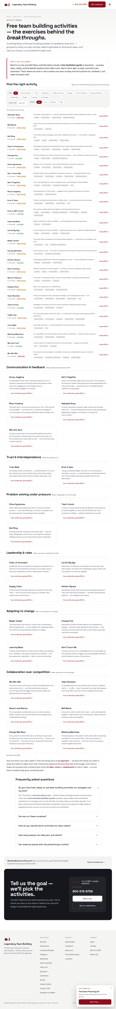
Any (39, 102)
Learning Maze (13, 221)
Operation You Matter (47, 993)
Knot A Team (12, 200)
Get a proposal (97, 4)
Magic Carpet (13, 241)
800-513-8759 (95, 950)
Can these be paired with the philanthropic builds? (58, 844)
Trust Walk (11, 325)
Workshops (44, 959)
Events (42, 980)
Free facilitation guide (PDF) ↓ (21, 393)
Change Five (12, 155)
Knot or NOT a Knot (15, 211)
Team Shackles (13, 296)
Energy (32, 102)
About (92, 942)
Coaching (34, 97)
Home (9, 17)
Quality (25, 97)
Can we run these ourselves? (58, 816)
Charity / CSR (45, 988)
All (16, 93)
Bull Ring (11, 136)
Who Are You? (13, 343)
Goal (10, 93)
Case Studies (70, 942)
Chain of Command (15, 146)
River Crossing (13, 269)
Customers (69, 946)
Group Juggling (14, 191)
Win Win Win (12, 353)
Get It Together (13, 182)
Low (45, 102)
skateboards (68, 767)
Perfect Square (13, 260)
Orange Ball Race (14, 251)
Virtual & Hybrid (45, 984)
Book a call (87, 899)
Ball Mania (11, 125)
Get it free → (95, 1002)
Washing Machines (15, 334)
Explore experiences (96, 862)
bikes (51, 767)
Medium (53, 102)
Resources (17, 17)
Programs (43, 954)
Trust (36, 93)
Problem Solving (58, 93)
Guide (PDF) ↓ (104, 116)
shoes (57, 767)
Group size (13, 103)
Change (69, 93)
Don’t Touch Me (14, 173)
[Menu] (110, 4)
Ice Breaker (45, 97)
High (61, 102)
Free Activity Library (72, 954)
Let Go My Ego (13, 230)
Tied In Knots (13, 305)
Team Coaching (45, 963)
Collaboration (14, 97)
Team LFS (43, 967)
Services (43, 942)
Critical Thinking (81, 93)
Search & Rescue (14, 278)
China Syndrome (14, 164)
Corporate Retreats (47, 950)
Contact (93, 946)
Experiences (44, 946)
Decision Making (96, 93)
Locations (68, 959)
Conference (44, 976)
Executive (43, 971)
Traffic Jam (12, 315)
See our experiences (87, 906)
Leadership (45, 93)
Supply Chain (13, 287)
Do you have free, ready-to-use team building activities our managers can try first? (58, 789)
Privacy (75, 1003)
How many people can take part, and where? (58, 835)
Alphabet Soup (13, 115)
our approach (63, 761)
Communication (25, 93)
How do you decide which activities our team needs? (58, 825)
